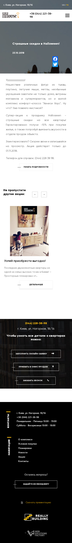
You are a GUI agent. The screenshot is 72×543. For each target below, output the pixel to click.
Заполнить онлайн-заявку (31, 354)
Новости (22, 452)
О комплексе (25, 439)
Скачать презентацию (38, 502)
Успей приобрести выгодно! (25, 260)
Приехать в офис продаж (33, 367)
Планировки (25, 448)
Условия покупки (27, 443)
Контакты (23, 461)
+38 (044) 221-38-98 (28, 417)
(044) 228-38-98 (36, 323)
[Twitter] (55, 64)
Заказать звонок (33, 381)
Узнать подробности (36, 167)
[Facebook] (55, 59)
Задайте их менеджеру (36, 484)
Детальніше (36, 285)
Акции (21, 456)
